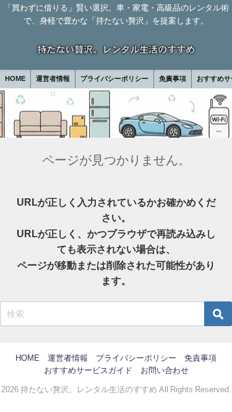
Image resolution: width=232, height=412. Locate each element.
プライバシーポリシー (114, 78)
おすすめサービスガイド (88, 370)
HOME (15, 78)
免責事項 (172, 78)
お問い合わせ (164, 370)
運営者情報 (53, 78)
